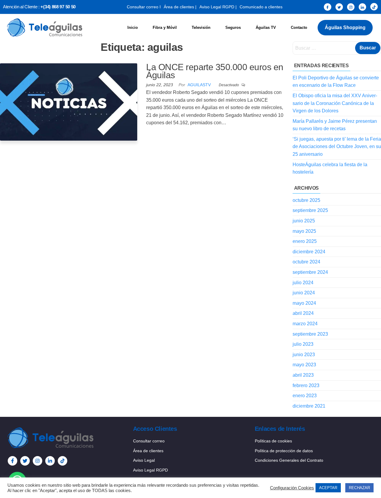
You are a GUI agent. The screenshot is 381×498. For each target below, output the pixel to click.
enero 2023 (305, 395)
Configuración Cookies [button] (292, 488)
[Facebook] (327, 7)
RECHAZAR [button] (359, 488)
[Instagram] (351, 7)
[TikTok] (374, 6)
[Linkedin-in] (50, 461)
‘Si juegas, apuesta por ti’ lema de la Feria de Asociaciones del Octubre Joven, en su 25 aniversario (337, 146)
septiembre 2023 (310, 334)
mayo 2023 (304, 364)
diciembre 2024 (309, 251)
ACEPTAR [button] (328, 488)
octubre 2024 (306, 261)
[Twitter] (339, 7)
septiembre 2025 (310, 210)
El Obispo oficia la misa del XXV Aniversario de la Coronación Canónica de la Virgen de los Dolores (335, 103)
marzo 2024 (305, 323)
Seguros (233, 27)
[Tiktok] (62, 461)
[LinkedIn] (362, 7)
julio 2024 (303, 282)
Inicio (132, 27)
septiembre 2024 (310, 272)
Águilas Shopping (345, 27)
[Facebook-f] (12, 461)
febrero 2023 (306, 385)
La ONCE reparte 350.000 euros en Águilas (214, 71)
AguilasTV (200, 84)
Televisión (201, 27)
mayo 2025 (304, 231)
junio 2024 (304, 292)
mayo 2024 (304, 303)
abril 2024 (303, 313)
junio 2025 (304, 220)
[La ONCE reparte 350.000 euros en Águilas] (68, 101)
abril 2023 (303, 375)
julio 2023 (303, 344)
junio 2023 (304, 354)
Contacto (299, 27)
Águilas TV (266, 27)
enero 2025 (305, 241)
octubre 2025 (306, 200)
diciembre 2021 (309, 406)
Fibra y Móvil (165, 27)
